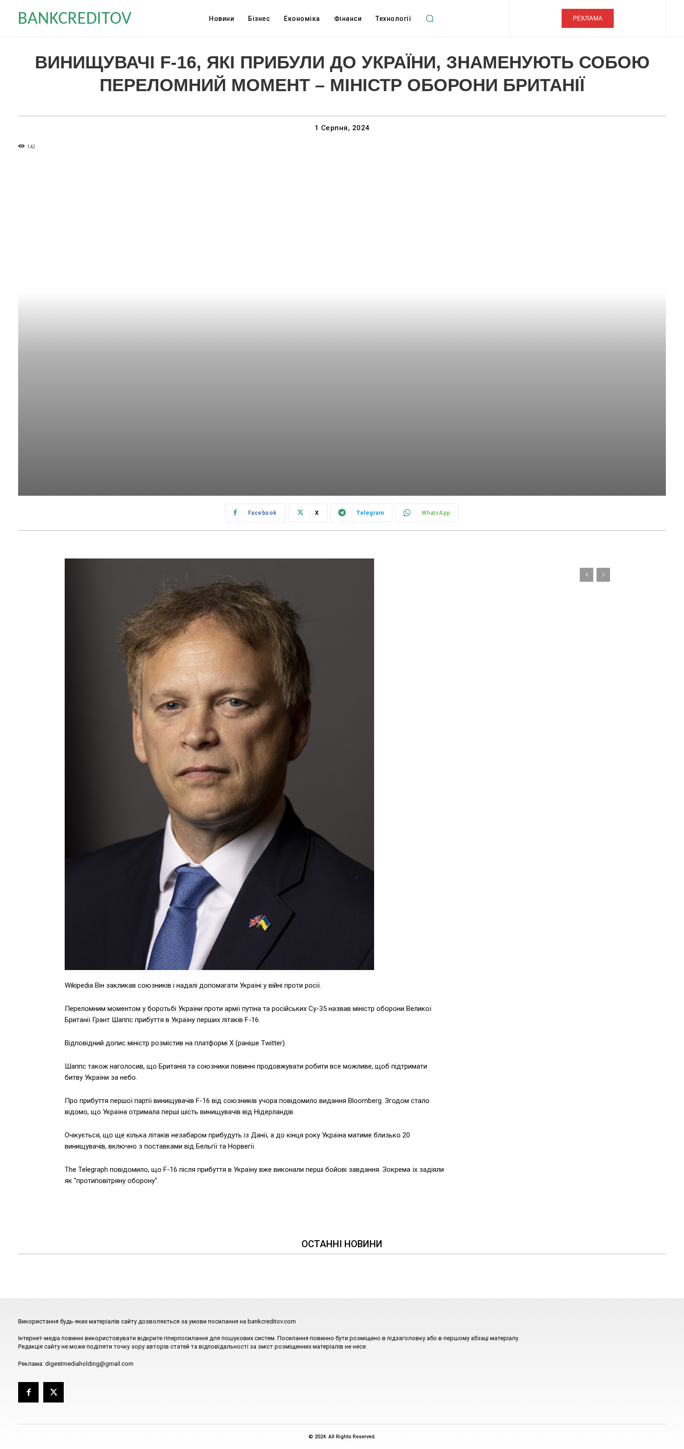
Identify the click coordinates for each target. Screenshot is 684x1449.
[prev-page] (586, 575)
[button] (429, 18)
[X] (53, 1392)
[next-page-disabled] (603, 575)
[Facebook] (28, 1392)
